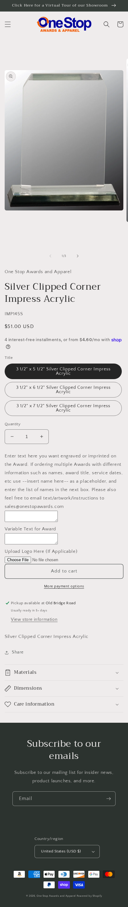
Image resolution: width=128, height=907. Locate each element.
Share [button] (18, 652)
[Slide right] (78, 256)
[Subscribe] (108, 798)
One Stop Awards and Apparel (56, 896)
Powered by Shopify (89, 896)
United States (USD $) (61, 851)
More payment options (64, 586)
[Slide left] (50, 256)
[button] (8, 24)
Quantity (13, 424)
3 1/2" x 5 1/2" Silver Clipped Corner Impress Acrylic (63, 371)
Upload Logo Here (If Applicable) (41, 551)
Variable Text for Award (30, 529)
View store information (34, 619)
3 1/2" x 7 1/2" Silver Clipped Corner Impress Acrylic (63, 408)
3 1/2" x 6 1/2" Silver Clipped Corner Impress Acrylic (63, 389)
